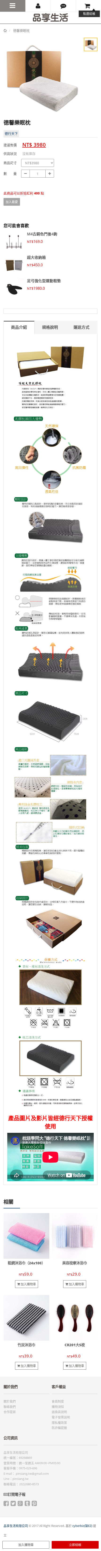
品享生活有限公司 (16, 1526)
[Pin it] (34, 1504)
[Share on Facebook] (6, 1504)
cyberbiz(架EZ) (82, 1526)
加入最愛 (12, 202)
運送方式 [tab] (81, 327)
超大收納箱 (36, 257)
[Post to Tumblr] (27, 1504)
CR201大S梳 (75, 1344)
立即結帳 (75, 1545)
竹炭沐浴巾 (26, 1344)
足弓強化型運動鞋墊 (44, 280)
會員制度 (58, 1401)
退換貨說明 (59, 1412)
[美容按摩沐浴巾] (74, 1235)
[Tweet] (13, 1504)
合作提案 (10, 1412)
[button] (63, 6)
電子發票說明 (61, 1417)
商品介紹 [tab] (19, 327)
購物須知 (58, 1407)
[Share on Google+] (20, 1504)
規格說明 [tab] (50, 327)
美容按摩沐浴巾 (74, 1263)
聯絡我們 (10, 1407)
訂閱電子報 (16, 1494)
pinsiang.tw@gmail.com (32, 1473)
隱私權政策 (59, 1422)
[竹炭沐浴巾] (26, 1317)
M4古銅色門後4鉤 (42, 234)
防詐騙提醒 (59, 1428)
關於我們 (10, 1401)
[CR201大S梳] (74, 1317)
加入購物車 (26, 1545)
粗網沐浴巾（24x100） (26, 1263)
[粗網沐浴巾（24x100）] (26, 1235)
